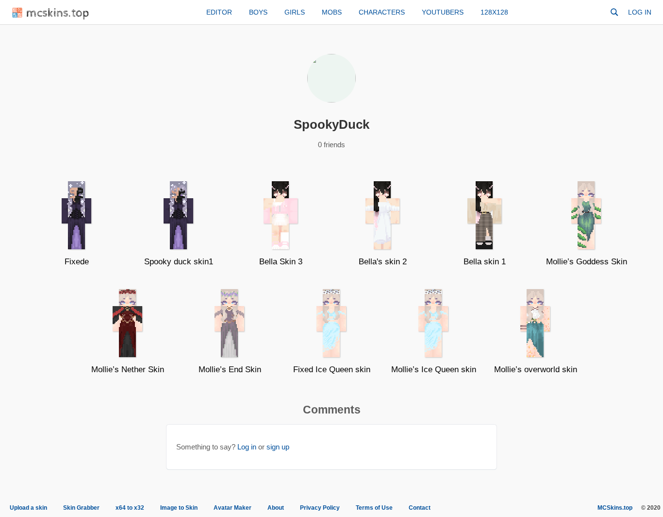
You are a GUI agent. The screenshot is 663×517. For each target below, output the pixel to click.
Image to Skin (179, 507)
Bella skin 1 (485, 261)
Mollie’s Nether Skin (127, 369)
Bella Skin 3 (280, 261)
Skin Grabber (81, 507)
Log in (639, 12)
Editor (219, 12)
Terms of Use (374, 507)
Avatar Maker (232, 507)
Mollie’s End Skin (230, 369)
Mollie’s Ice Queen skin (433, 369)
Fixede (77, 261)
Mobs (332, 12)
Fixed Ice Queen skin (331, 369)
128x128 (494, 12)
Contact (420, 507)
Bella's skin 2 (383, 261)
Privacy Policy (320, 507)
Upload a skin (28, 507)
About (275, 507)
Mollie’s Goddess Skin (586, 261)
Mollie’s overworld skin (535, 369)
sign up (277, 447)
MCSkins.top (614, 507)
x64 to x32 (130, 507)
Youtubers (443, 12)
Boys (258, 12)
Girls (294, 12)
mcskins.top (58, 13)
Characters (382, 12)
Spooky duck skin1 (178, 261)
